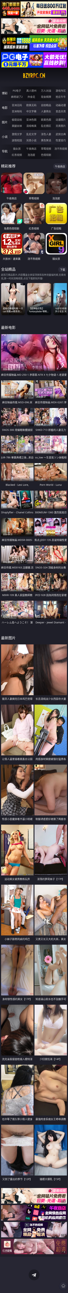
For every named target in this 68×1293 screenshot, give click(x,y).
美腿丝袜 (17, 125)
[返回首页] (63, 1285)
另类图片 (61, 125)
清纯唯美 (31, 125)
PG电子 (17, 90)
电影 (5, 108)
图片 (5, 122)
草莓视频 (46, 148)
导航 (5, 151)
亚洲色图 (31, 119)
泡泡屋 (31, 154)
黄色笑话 (46, 140)
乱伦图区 (46, 125)
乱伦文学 (31, 134)
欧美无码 (31, 105)
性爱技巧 (61, 140)
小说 (5, 137)
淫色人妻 (46, 134)
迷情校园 (17, 140)
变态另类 (61, 111)
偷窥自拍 (17, 119)
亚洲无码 (17, 105)
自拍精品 (46, 105)
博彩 (5, 93)
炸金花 (31, 96)
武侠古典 (61, 134)
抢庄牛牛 (61, 96)
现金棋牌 (46, 96)
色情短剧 (46, 154)
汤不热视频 (60, 148)
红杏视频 (17, 154)
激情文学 (17, 134)
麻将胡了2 (17, 96)
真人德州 (31, 90)
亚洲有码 (17, 111)
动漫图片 (61, 119)
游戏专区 (61, 90)
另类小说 (31, 140)
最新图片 (8, 638)
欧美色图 (46, 119)
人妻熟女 (46, 111)
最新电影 (8, 327)
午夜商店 (31, 148)
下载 (62, 269)
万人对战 (46, 90)
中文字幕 (31, 111)
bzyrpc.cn (34, 75)
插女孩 (17, 148)
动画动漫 (61, 105)
